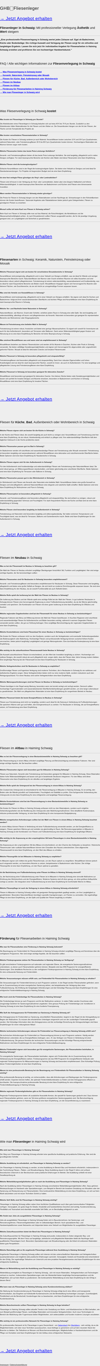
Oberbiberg (75, 1325)
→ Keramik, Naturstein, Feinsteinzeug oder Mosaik (24, 75)
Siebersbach (63, 1325)
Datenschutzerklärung (18, 1365)
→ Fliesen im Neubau (10, 82)
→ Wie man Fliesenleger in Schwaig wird (20, 92)
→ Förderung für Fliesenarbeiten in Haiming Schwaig (26, 89)
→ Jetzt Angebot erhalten (26, 18)
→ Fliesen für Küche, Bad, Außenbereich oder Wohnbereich (29, 79)
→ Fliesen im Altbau (10, 85)
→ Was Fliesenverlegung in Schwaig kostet (21, 72)
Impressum (4, 1365)
